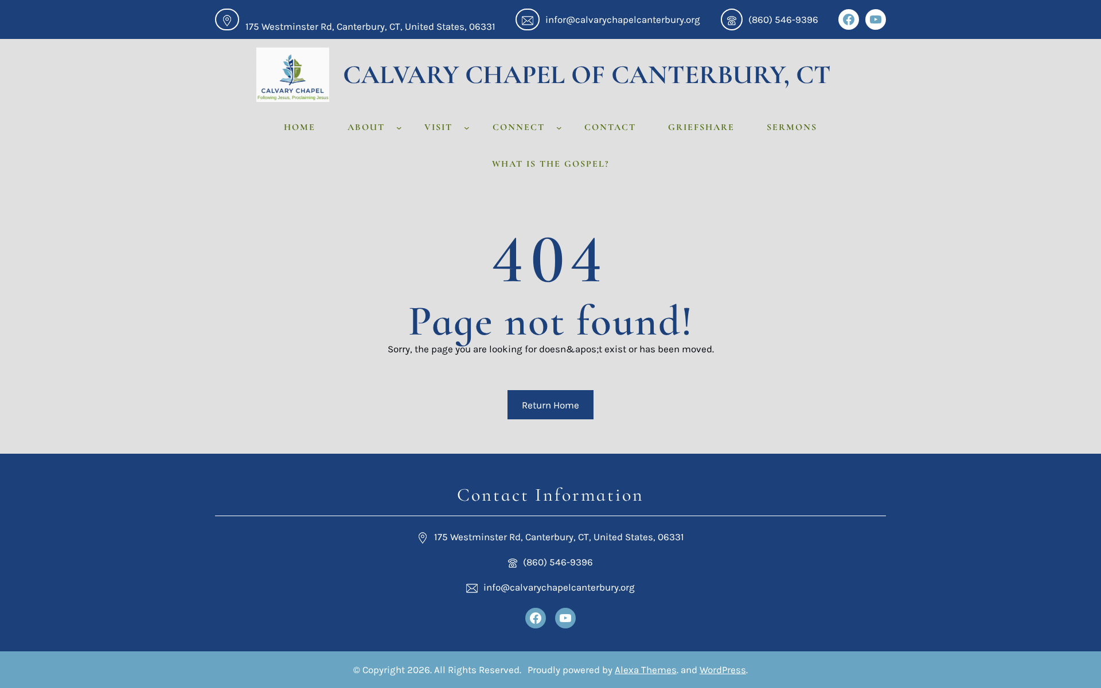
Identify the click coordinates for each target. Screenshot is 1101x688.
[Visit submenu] (467, 127)
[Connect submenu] (559, 127)
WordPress (723, 669)
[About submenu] (399, 127)
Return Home (550, 405)
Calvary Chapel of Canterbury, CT (587, 74)
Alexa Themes (646, 669)
